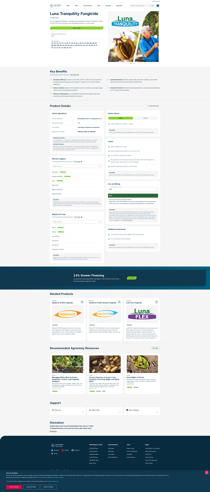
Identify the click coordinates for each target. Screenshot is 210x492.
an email (116, 220)
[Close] (206, 472)
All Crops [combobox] (74, 75)
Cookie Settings (31, 487)
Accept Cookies (14, 487)
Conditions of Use (58, 477)
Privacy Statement (42, 477)
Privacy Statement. (53, 481)
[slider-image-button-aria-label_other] (133, 63)
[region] (105, 481)
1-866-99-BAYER (127, 220)
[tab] (120, 118)
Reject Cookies (48, 487)
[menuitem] (69, 5)
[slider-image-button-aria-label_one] (130, 63)
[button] (99, 166)
